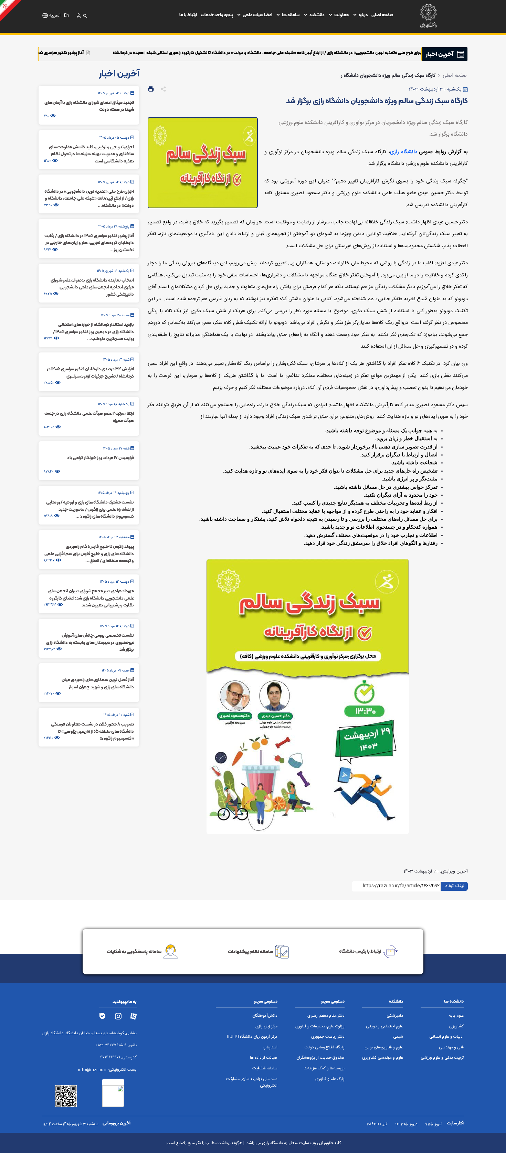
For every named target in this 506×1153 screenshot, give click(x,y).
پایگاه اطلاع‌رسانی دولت (325, 1047)
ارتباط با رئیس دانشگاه (360, 951)
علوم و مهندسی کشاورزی (382, 1058)
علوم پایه (456, 1016)
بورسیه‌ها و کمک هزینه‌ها (324, 1068)
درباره (363, 14)
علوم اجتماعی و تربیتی (384, 1026)
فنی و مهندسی (451, 1047)
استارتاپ (270, 1047)
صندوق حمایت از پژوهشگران (320, 1058)
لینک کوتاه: (454, 886)
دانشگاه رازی (403, 152)
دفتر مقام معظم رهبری (326, 1016)
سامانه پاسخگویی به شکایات (134, 951)
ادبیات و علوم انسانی (446, 1037)
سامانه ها (290, 14)
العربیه (55, 15)
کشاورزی (456, 1026)
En (66, 15)
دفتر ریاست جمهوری (328, 1037)
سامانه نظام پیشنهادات (250, 951)
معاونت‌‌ (341, 14)
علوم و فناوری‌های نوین (384, 1047)
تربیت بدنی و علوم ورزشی (442, 1058)
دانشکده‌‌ (317, 14)
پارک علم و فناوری (330, 1079)
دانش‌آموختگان (264, 1016)
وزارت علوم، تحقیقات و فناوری (320, 1026)
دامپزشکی (395, 1016)
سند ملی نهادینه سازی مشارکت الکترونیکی (251, 1082)
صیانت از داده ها (263, 1058)
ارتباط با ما (188, 14)
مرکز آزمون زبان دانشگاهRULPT (252, 1037)
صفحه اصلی (382, 14)
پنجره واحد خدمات (217, 14)
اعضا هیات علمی (257, 14)
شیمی (398, 1037)
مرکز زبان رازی (266, 1026)
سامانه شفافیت (264, 1068)
